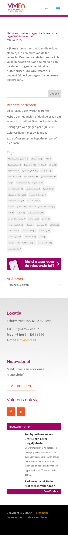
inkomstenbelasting (37, 195)
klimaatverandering (16, 201)
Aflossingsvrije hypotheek (18, 159)
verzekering (44, 231)
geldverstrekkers (48, 177)
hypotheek (37, 183)
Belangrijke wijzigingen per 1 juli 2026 (31, 127)
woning (42, 237)
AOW (48, 159)
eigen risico (13, 171)
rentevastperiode (15, 225)
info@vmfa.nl (26, 340)
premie (45, 219)
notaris (21, 213)
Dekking (42, 165)
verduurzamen (29, 231)
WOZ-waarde (28, 243)
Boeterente (30, 165)
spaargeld (42, 225)
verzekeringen (14, 237)
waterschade (30, 237)
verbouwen (13, 231)
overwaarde (33, 219)
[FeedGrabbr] (34, 491)
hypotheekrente (15, 189)
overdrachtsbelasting (16, 219)
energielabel (46, 171)
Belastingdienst (14, 165)
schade (30, 225)
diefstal (53, 165)
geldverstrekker (31, 177)
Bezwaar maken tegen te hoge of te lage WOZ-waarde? (32, 34)
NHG (11, 213)
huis (10, 183)
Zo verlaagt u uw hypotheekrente (28, 110)
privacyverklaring (37, 517)
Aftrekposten (37, 159)
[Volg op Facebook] (11, 411)
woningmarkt (13, 243)
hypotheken (48, 189)
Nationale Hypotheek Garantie (42, 207)
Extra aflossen (14, 177)
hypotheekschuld (33, 189)
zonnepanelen (45, 243)
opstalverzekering (35, 213)
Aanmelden (21, 385)
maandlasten (33, 201)
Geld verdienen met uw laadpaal (27, 132)
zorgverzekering (14, 249)
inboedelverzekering (17, 195)
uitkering (54, 225)
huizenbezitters (22, 183)
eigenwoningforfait (30, 171)
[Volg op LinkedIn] (21, 411)
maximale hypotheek (17, 207)
